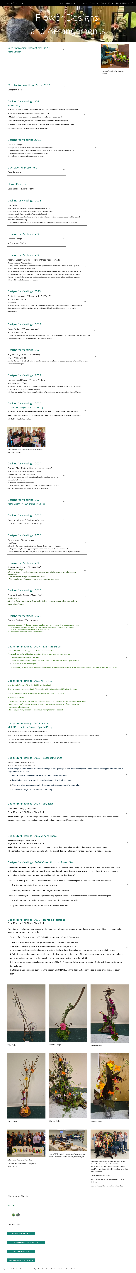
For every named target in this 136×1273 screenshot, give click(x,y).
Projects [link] (93, 3)
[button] (133, 3)
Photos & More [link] (121, 3)
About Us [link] (69, 3)
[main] (68, 24)
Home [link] (61, 3)
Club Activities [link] (106, 3)
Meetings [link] (81, 3)
